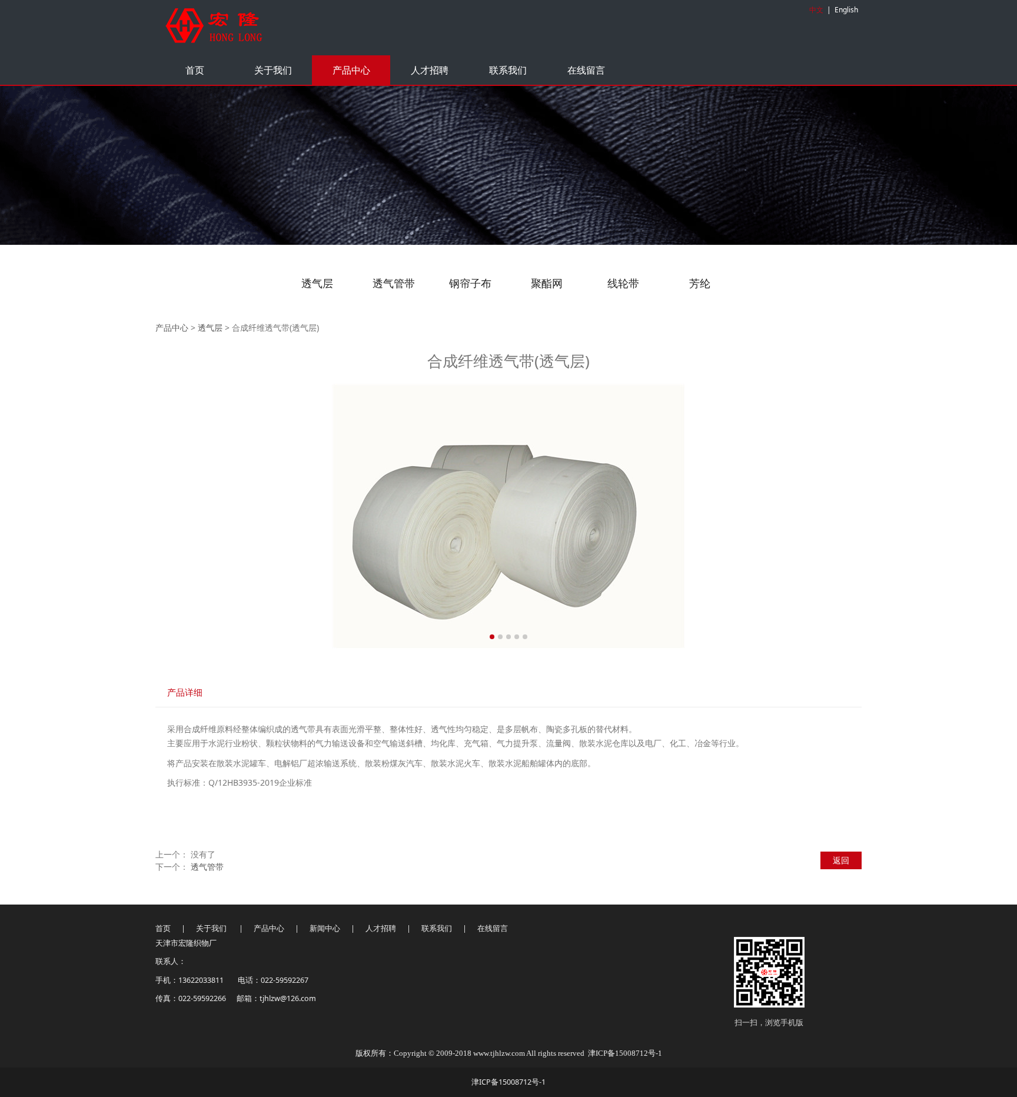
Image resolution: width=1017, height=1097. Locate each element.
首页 (194, 70)
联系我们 (508, 70)
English (846, 10)
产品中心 (351, 70)
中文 (816, 10)
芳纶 (699, 283)
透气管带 (394, 283)
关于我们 (273, 70)
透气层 (317, 283)
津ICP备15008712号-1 (625, 1053)
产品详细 (184, 692)
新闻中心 (326, 928)
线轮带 (623, 283)
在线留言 (586, 70)
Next (831, 516)
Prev (186, 516)
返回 (841, 860)
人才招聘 (429, 70)
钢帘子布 (470, 283)
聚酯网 (547, 283)
